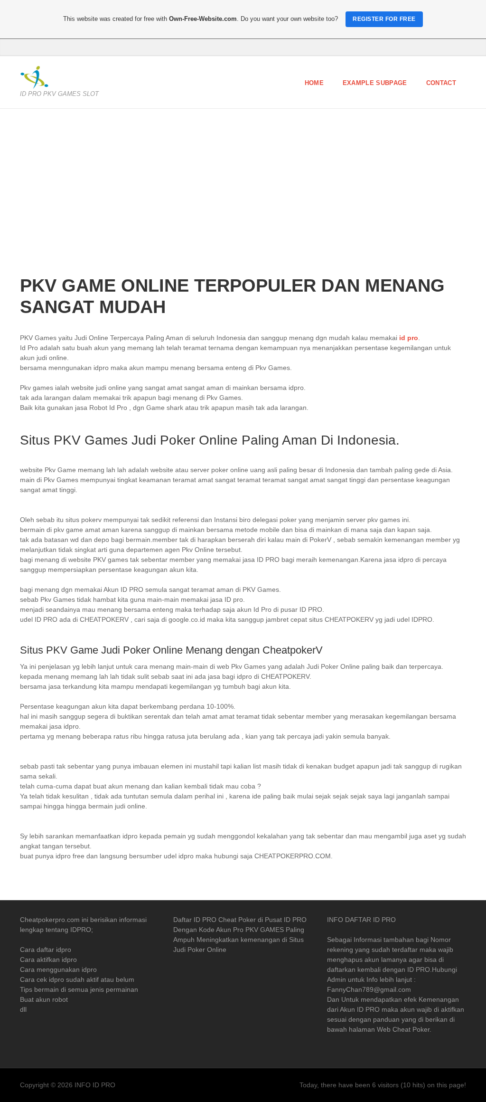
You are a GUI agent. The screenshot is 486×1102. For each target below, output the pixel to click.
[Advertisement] (243, 199)
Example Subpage (375, 82)
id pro (408, 338)
